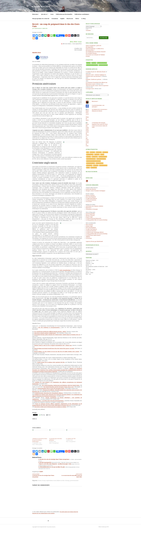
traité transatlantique (65, 270)
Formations (55, 18)
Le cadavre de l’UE (70, 438)
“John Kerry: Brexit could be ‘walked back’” (45, 333)
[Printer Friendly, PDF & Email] (75, 42)
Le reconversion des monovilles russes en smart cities (71, 475)
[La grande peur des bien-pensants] (57, 433)
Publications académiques (82, 14)
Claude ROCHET (41, 6)
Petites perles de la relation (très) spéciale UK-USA (51, 362)
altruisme (88, 156)
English (62, 18)
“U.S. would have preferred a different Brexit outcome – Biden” (50, 331)
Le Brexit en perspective (45, 462)
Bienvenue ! (35, 14)
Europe (44, 480)
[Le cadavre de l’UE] (73, 433)
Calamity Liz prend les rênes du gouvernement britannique (39, 440)
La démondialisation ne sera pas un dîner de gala (51, 467)
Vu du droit (89, 201)
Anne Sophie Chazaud (101, 158)
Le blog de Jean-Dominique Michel (95, 232)
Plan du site (70, 18)
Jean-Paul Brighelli (91, 196)
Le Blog (83, 18)
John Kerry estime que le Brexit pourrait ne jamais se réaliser (50, 406)
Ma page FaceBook (91, 171)
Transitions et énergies (92, 209)
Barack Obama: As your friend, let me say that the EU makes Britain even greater (56, 351)
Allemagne (97, 154)
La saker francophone (91, 198)
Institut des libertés (91, 189)
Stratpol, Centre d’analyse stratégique (95, 190)
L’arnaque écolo (90, 88)
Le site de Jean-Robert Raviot (93, 235)
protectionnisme (74, 480)
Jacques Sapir (89, 216)
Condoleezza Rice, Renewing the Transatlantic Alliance (49, 393)
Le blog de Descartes (91, 200)
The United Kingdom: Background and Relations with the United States (60, 385)
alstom (102, 154)
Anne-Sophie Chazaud (91, 158)
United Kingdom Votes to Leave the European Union (51, 388)
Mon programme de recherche (40, 18)
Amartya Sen (95, 156)
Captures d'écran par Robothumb (94, 241)
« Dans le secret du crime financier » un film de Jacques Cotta (54, 464)
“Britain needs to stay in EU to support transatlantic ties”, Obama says (53, 345)
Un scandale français (91, 53)
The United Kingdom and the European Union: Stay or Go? (58, 386)
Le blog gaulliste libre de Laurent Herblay (96, 220)
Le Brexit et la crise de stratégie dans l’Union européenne (53, 459)
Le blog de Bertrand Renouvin (93, 218)
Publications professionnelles (64, 14)
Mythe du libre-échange (63, 480)
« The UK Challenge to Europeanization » (49, 327)
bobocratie (96, 165)
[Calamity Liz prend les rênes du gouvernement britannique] (40, 433)
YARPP (41, 471)
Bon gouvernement (103, 165)
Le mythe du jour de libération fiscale (95, 71)
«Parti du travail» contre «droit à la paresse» (97, 85)
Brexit (39, 480)
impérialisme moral (51, 480)
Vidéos (77, 18)
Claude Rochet (37, 28)
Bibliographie (89, 165)
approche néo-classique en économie (93, 160)
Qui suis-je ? (44, 14)
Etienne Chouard (90, 195)
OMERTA (88, 236)
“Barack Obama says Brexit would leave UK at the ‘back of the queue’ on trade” (54, 348)
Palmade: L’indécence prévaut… (94, 79)
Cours (52, 14)
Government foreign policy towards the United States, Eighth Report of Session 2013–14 (57, 334)
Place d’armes (89, 224)
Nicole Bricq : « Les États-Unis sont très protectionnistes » (49, 400)
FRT (108, 526)
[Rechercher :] (97, 37)
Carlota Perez (94, 167)
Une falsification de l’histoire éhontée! (96, 51)
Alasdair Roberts (90, 154)
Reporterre (88, 207)
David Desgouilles (90, 213)
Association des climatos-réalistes (94, 206)
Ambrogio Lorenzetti (102, 156)
